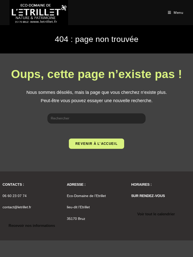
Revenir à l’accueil (96, 144)
